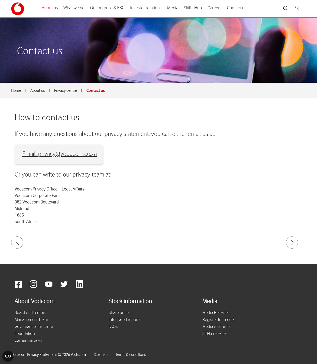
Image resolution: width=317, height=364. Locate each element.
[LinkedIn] (83, 286)
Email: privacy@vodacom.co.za (59, 154)
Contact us (236, 7)
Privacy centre (65, 90)
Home (16, 90)
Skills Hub (193, 7)
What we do (73, 7)
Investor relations (146, 7)
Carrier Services (28, 340)
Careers (214, 7)
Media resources (216, 326)
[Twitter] (67, 286)
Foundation (25, 333)
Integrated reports (125, 319)
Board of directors (30, 312)
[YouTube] (52, 286)
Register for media (218, 319)
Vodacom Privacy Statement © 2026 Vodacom (48, 354)
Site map (101, 355)
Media (172, 7)
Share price (119, 312)
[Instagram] (37, 286)
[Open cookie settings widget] (7, 356)
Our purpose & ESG (107, 7)
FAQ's (113, 326)
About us (50, 7)
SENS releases (214, 333)
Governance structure (34, 326)
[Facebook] (22, 286)
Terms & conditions (131, 355)
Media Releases (216, 312)
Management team (31, 319)
